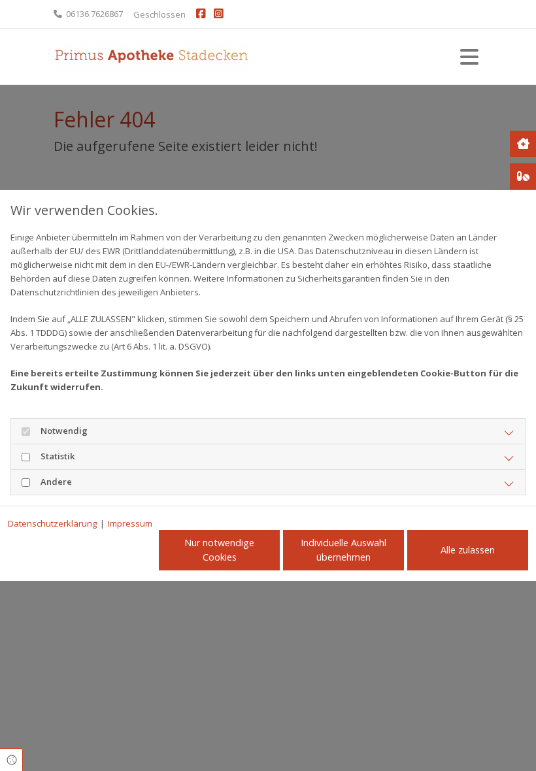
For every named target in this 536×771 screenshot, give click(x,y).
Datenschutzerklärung (52, 523)
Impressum (130, 523)
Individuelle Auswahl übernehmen (343, 549)
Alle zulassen (468, 550)
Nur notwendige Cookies (219, 549)
